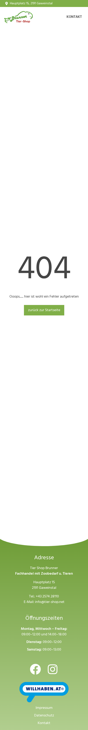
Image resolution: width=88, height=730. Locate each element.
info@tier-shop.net (49, 602)
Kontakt (74, 17)
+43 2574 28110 (47, 596)
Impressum (44, 708)
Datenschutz (44, 715)
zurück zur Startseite (44, 310)
